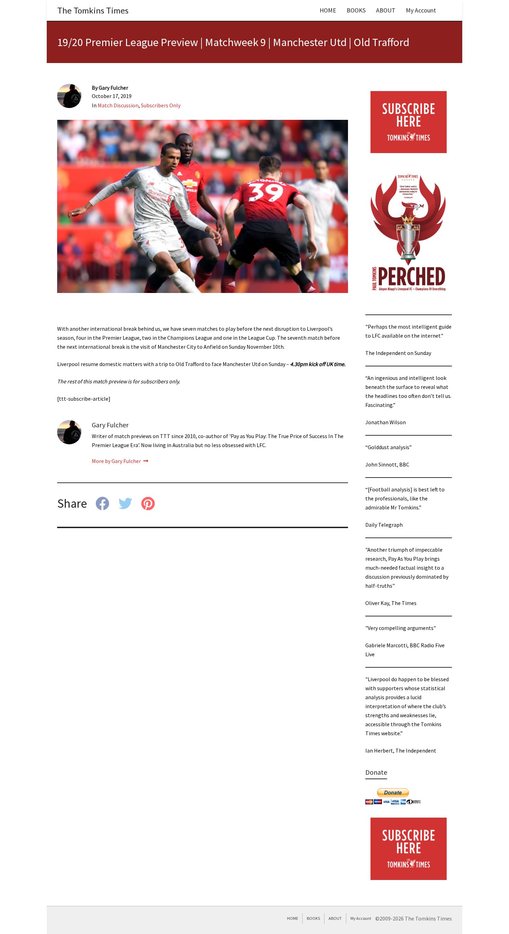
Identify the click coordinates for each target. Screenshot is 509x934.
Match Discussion (118, 105)
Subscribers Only (160, 105)
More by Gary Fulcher (117, 460)
